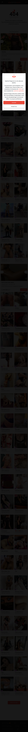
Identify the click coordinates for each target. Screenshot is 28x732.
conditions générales (18, 91)
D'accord (14, 102)
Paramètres (14, 106)
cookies (20, 89)
